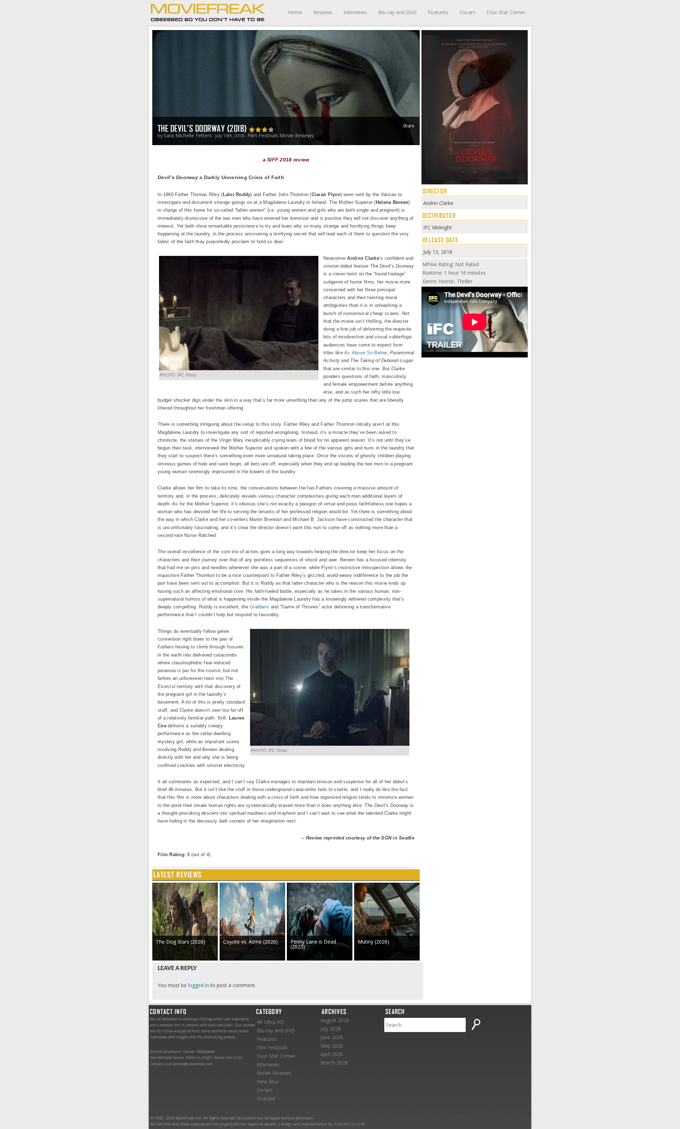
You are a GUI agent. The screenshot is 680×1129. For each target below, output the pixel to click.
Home (295, 12)
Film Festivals (263, 135)
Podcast (266, 1098)
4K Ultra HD (270, 1022)
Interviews (355, 12)
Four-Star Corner (506, 12)
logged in (198, 985)
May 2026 (332, 1045)
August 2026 (335, 1020)
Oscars (467, 12)
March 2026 (334, 1062)
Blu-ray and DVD (397, 12)
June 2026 (332, 1037)
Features (438, 12)
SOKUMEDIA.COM (349, 1124)
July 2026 (331, 1028)
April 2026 (332, 1054)
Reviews (322, 12)
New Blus (268, 1081)
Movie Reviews (296, 135)
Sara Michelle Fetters (188, 135)
